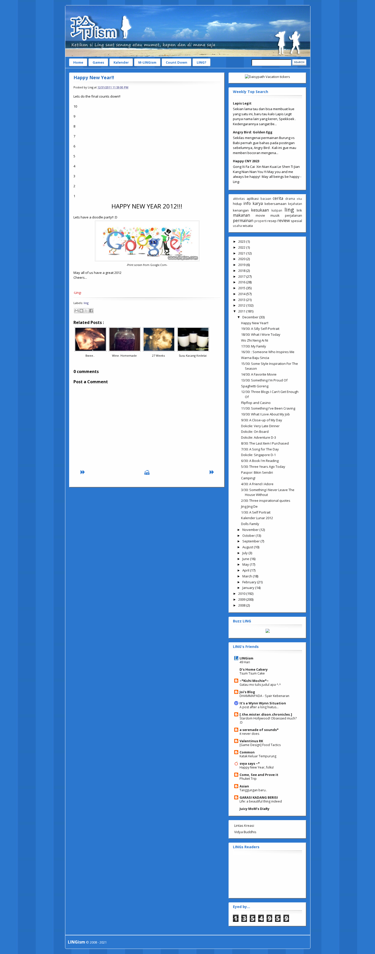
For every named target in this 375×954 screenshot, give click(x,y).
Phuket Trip (248, 778)
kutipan (276, 210)
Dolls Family (250, 523)
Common (247, 752)
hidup (237, 203)
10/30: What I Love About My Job (265, 414)
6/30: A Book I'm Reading (260, 460)
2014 (242, 294)
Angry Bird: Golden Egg (252, 132)
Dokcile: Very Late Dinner (260, 426)
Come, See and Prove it (259, 774)
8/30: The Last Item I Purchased (265, 443)
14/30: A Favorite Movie (259, 374)
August (248, 547)
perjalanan (293, 215)
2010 (242, 593)
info (247, 203)
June (246, 558)
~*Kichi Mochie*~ (254, 680)
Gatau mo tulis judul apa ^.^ (260, 684)
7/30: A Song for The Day (260, 449)
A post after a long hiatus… (259, 707)
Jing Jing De (249, 506)
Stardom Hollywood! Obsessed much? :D (268, 720)
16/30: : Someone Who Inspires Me (267, 352)
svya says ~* (250, 763)
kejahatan (295, 204)
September (251, 541)
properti (260, 221)
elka (299, 199)
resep (272, 220)
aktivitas (239, 198)
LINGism (246, 658)
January (248, 587)
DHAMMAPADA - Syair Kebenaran (264, 696)
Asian (244, 786)
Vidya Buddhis (245, 832)
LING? (201, 62)
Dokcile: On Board (255, 431)
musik (275, 215)
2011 (242, 311)
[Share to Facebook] (91, 310)
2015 (242, 288)
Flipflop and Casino (256, 402)
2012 (242, 305)
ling (86, 303)
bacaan (265, 198)
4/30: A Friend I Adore (257, 484)
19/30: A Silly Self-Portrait (260, 328)
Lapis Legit (242, 103)
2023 (242, 241)
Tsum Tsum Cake (252, 673)
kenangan (241, 210)
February (249, 582)
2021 (242, 253)
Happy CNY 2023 (246, 161)
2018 (242, 270)
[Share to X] (86, 310)
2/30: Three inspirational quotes (265, 500)
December (250, 317)
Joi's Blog (247, 692)
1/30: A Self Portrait (255, 512)
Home (78, 62)
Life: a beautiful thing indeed (261, 801)
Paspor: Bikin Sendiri (257, 472)
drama (290, 198)
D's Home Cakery (254, 669)
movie (260, 215)
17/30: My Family (253, 346)
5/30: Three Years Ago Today (263, 466)
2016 (242, 282)
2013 (242, 299)
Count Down (176, 62)
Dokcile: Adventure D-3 (258, 437)
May (246, 564)
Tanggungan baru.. (253, 790)
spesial (296, 220)
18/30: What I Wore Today (260, 334)
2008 (242, 605)
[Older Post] (211, 473)
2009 (242, 599)
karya (258, 203)
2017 (242, 276)
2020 (242, 259)
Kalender (121, 62)
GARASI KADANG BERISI (259, 797)
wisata (248, 225)
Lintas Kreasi (244, 825)
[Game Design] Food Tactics (260, 745)
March (247, 576)
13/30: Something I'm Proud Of (264, 380)
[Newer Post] (82, 473)
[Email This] (76, 310)
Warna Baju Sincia (255, 357)
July (245, 553)
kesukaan (260, 210)
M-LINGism (147, 62)
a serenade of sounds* (259, 729)
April (246, 570)
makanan (241, 215)
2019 (242, 264)
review (283, 220)
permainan (243, 220)
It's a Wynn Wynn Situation (263, 703)
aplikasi (253, 198)
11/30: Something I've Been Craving (268, 408)
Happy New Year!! (93, 77)
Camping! (248, 478)
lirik (299, 210)
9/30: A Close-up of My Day (261, 420)
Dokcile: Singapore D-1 (258, 454)
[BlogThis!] (81, 310)
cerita (278, 198)
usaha (237, 226)
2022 (242, 247)
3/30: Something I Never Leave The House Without (267, 492)
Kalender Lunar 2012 (257, 518)
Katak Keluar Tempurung (258, 756)
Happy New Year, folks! (257, 767)
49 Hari (245, 662)
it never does (249, 733)
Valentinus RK (251, 741)
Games (98, 62)
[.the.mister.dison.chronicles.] (266, 714)
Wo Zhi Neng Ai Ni (254, 340)
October (249, 535)
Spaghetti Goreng (254, 386)
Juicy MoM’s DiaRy (254, 808)
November (250, 529)
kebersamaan (275, 203)
